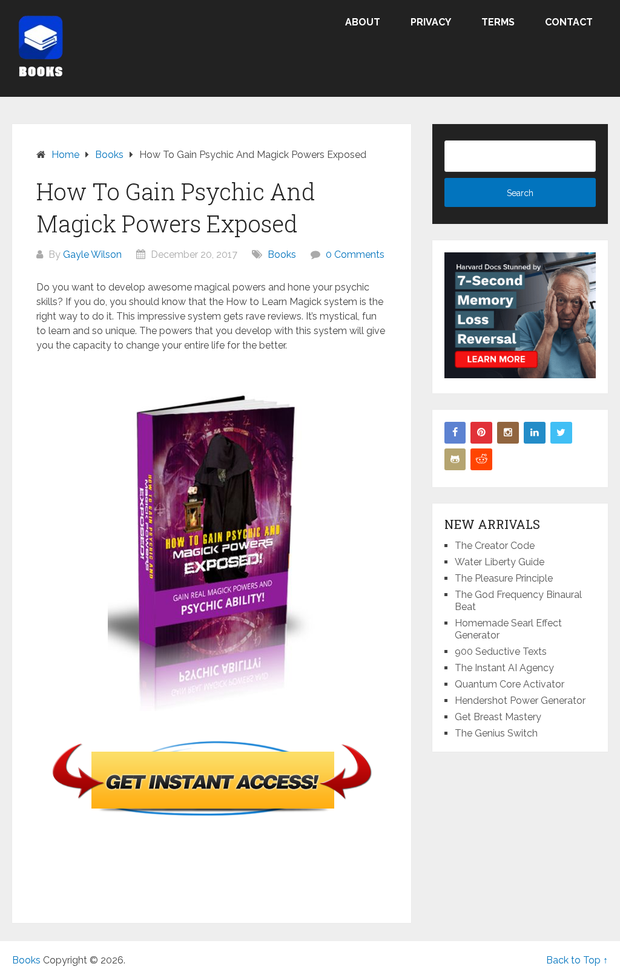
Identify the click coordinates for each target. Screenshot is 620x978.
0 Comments (355, 254)
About (362, 22)
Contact (569, 22)
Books (282, 254)
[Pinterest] (481, 433)
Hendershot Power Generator (520, 700)
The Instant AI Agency (504, 668)
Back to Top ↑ (577, 960)
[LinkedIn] (535, 433)
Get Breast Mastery (498, 717)
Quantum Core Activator (509, 684)
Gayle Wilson (92, 254)
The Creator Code (495, 545)
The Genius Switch (496, 733)
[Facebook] (455, 433)
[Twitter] (561, 433)
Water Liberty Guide (499, 562)
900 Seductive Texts (501, 651)
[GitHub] (455, 459)
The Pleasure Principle (504, 578)
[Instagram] (508, 433)
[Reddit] (481, 459)
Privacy (431, 22)
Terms (498, 22)
